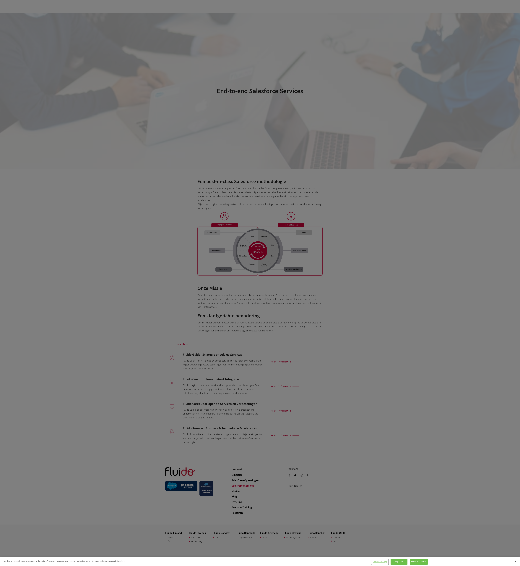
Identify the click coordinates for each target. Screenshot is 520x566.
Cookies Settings (380, 562)
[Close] (516, 561)
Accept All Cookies (418, 562)
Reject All (399, 562)
